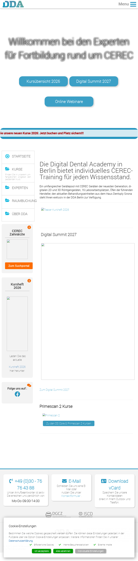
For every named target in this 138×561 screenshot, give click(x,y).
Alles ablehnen (63, 551)
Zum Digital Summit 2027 (54, 390)
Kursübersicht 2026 (43, 81)
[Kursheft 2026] (17, 323)
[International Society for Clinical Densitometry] (85, 514)
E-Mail (74, 481)
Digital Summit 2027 (93, 81)
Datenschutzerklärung (21, 540)
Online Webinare (69, 101)
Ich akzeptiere (41, 551)
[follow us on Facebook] (17, 395)
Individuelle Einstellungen (91, 551)
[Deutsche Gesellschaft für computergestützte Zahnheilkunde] (58, 514)
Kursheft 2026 (17, 367)
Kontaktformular (71, 496)
